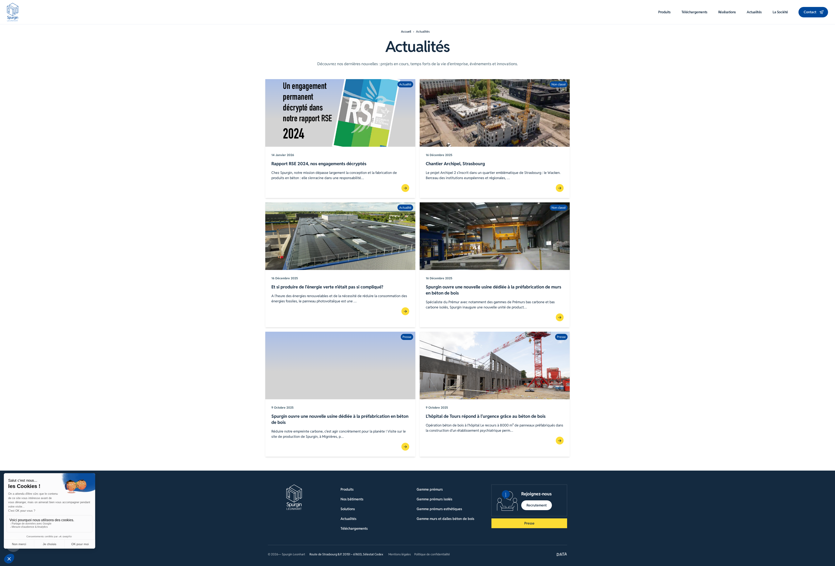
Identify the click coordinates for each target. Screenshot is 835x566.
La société (780, 12)
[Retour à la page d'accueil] (294, 497)
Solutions (348, 509)
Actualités (754, 12)
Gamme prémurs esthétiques (439, 509)
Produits (664, 12)
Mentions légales (399, 554)
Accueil (406, 31)
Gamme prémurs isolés (434, 499)
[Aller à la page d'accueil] (12, 12)
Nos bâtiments (352, 499)
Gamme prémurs (430, 489)
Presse (529, 523)
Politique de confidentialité (432, 554)
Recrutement (536, 505)
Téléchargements (694, 12)
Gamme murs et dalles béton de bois (445, 518)
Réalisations (727, 12)
